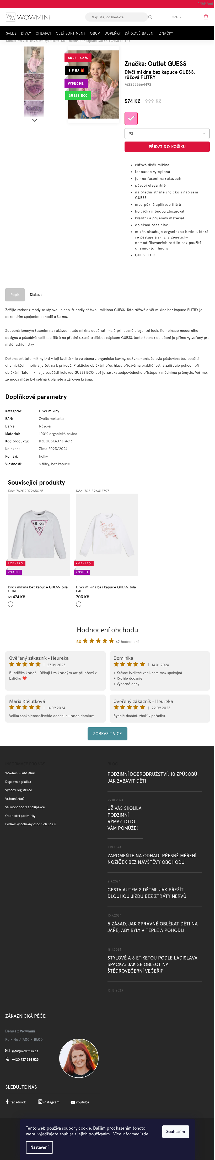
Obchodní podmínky (20, 816)
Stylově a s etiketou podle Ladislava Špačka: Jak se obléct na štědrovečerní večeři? (152, 964)
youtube (82, 1102)
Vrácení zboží (15, 799)
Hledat (154, 17)
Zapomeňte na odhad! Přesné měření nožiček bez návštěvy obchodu (152, 859)
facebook (18, 1102)
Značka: (155, 63)
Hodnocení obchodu (107, 629)
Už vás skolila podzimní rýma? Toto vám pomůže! (125, 818)
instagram (51, 1102)
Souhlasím (175, 1131)
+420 (25, 1059)
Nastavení (39, 1147)
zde (145, 1133)
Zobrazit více (107, 733)
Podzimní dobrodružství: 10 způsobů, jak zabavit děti (153, 777)
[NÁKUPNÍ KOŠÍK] (206, 17)
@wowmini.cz (25, 1051)
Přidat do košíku (167, 146)
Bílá (9, 602)
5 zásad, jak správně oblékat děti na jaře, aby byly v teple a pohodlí (153, 927)
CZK (175, 17)
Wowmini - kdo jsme (20, 773)
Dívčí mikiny (49, 411)
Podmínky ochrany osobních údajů (30, 824)
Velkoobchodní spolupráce (25, 807)
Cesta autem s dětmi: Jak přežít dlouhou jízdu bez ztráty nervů (147, 893)
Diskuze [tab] (36, 294)
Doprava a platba (18, 782)
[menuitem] (12, 33)
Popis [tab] (14, 294)
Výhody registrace (18, 790)
